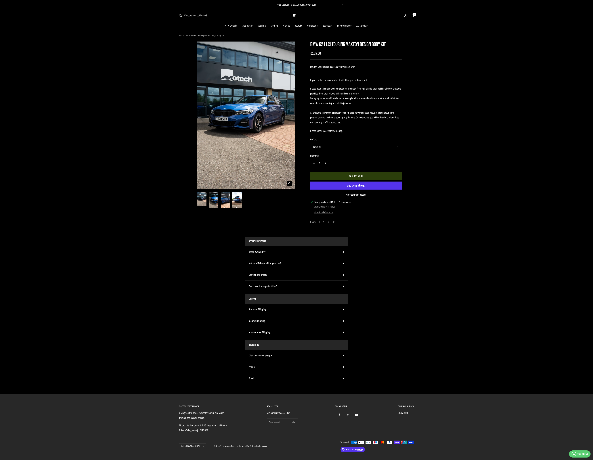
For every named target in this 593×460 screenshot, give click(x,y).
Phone (252, 367)
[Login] (405, 15)
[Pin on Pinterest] (323, 222)
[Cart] (412, 15)
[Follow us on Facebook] (339, 415)
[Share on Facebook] (319, 222)
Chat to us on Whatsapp (260, 355)
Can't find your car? (258, 274)
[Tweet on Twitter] (328, 222)
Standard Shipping (257, 309)
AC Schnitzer (362, 25)
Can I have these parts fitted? (263, 286)
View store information (323, 212)
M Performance (344, 25)
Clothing (274, 25)
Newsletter (327, 25)
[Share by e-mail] (333, 222)
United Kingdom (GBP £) (191, 446)
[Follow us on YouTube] (356, 415)
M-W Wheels (231, 25)
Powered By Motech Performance (253, 446)
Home (181, 35)
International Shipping (259, 332)
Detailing (262, 25)
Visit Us (286, 25)
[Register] (293, 422)
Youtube (298, 25)
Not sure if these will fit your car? (265, 263)
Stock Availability (257, 252)
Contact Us (312, 25)
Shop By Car (247, 25)
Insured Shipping (257, 321)
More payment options (356, 194)
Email (251, 378)
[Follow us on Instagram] (348, 415)
